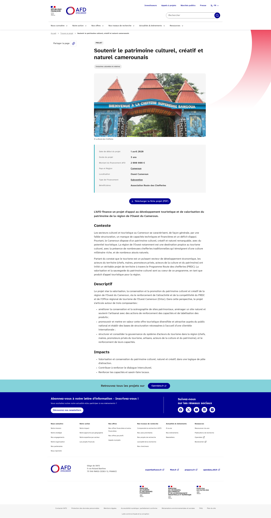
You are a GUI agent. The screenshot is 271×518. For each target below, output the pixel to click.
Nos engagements (57, 437)
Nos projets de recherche (146, 437)
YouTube (196, 410)
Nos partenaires (57, 446)
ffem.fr (173, 470)
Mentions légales (110, 508)
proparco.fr (190, 470)
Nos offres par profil (115, 436)
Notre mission (56, 428)
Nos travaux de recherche (120, 26)
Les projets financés (87, 442)
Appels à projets (168, 6)
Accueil (53, 33)
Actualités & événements (150, 26)
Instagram (212, 410)
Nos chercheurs (143, 446)
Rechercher (217, 15)
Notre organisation (58, 442)
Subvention (137, 180)
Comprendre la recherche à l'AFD (149, 428)
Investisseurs (151, 6)
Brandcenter (199, 442)
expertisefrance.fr (153, 470)
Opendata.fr (157, 386)
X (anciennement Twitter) (188, 410)
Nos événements (172, 433)
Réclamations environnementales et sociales (178, 508)
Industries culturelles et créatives (108, 66)
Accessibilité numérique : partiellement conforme (139, 508)
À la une (169, 428)
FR (215, 6)
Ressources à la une (202, 428)
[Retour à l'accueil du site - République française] (82, 11)
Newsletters (170, 437)
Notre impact (84, 428)
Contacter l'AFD (61, 508)
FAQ (201, 508)
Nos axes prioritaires (144, 433)
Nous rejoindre (56, 451)
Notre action (78, 26)
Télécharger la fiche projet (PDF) (151, 201)
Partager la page (73, 43)
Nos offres (96, 26)
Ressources (175, 26)
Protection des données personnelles (85, 508)
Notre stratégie (56, 433)
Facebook (180, 410)
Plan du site (211, 508)
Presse (203, 6)
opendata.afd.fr (210, 470)
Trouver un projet (66, 33)
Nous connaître (58, 26)
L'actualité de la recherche (146, 442)
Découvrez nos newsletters (67, 410)
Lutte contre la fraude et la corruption (135, 514)
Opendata (198, 437)
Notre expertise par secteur (90, 437)
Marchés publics (188, 6)
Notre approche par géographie (91, 433)
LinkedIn (204, 410)
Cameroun (136, 168)
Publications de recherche (204, 433)
